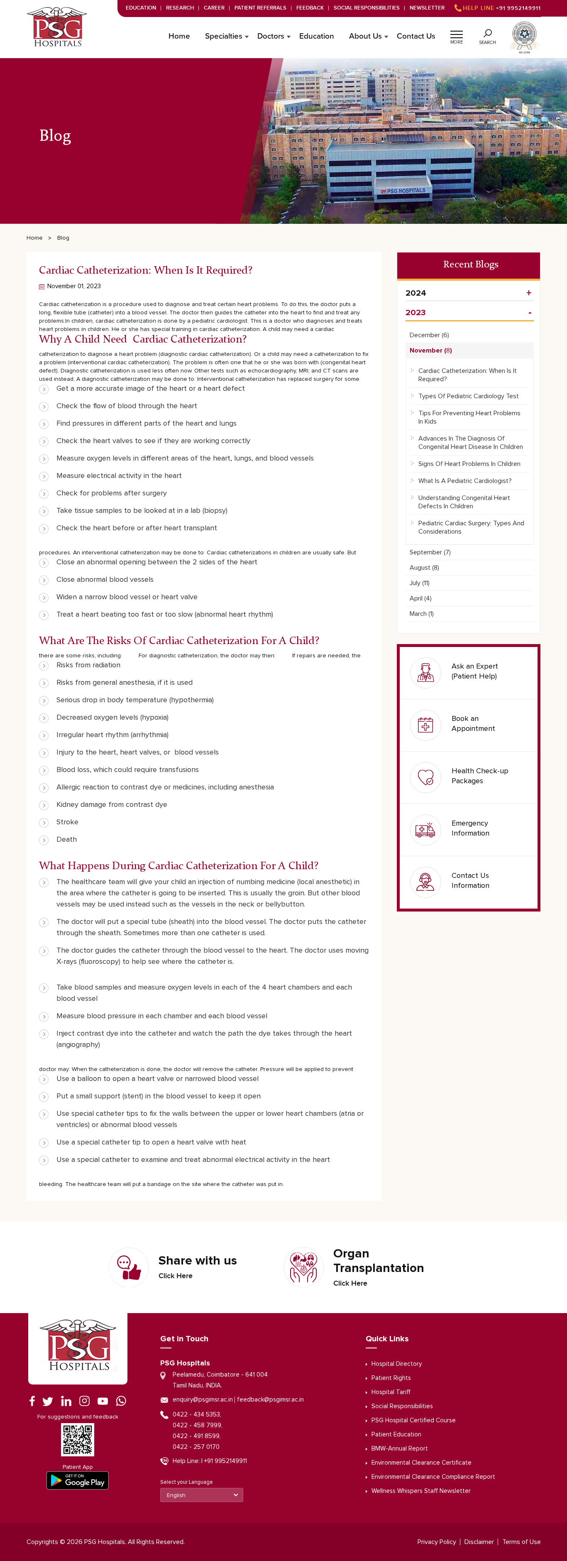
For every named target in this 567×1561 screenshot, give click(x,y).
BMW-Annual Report (399, 1449)
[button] (456, 33)
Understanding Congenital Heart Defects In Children (464, 502)
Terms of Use (521, 1542)
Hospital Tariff (391, 1392)
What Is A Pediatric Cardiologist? (465, 481)
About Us (365, 36)
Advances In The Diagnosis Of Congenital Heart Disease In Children (470, 442)
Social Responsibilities (367, 8)
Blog (63, 238)
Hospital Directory (396, 1364)
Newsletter (427, 8)
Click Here (176, 1276)
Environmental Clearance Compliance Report (433, 1477)
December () (429, 335)
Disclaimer (479, 1542)
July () (420, 583)
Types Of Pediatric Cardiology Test (468, 396)
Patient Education (396, 1434)
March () (422, 613)
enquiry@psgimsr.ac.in (203, 1400)
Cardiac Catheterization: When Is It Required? (467, 375)
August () (424, 567)
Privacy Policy (437, 1542)
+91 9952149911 (502, 8)
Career (214, 8)
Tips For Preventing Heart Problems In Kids (469, 417)
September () (430, 552)
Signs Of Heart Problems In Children (469, 464)
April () (421, 598)
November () (431, 350)
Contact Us (416, 36)
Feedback (310, 8)
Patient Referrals (260, 8)
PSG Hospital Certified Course (413, 1420)
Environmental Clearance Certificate (421, 1463)
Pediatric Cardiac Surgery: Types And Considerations (471, 527)
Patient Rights (391, 1378)
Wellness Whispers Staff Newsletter (421, 1491)
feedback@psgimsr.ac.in (270, 1400)
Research (180, 8)
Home (179, 36)
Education (141, 8)
